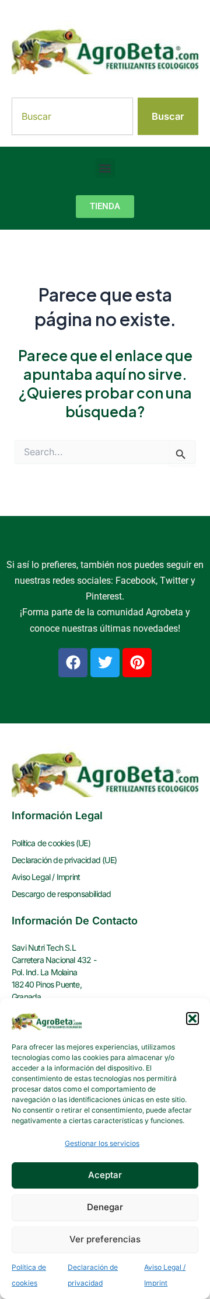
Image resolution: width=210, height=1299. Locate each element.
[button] (192, 1018)
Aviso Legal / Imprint (46, 877)
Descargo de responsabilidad (61, 894)
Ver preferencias (105, 1239)
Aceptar (105, 1174)
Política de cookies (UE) (51, 843)
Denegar (105, 1207)
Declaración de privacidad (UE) (64, 860)
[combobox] (72, 116)
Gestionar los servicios (102, 1143)
